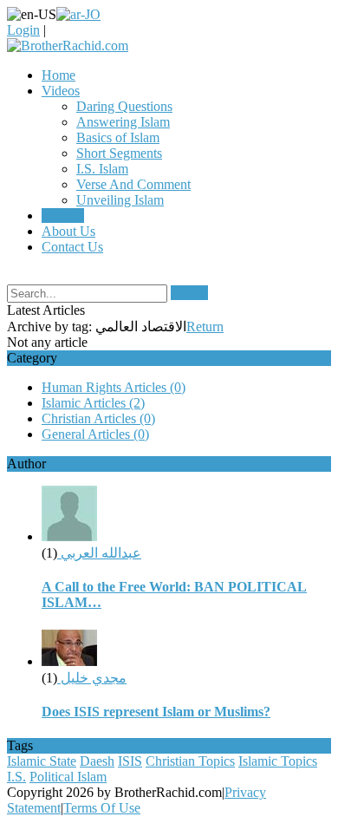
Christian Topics (190, 761)
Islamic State (41, 761)
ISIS (130, 761)
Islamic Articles (93, 402)
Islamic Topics (277, 761)
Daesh (97, 761)
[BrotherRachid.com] (67, 45)
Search (189, 292)
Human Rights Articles (113, 387)
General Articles (95, 434)
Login (23, 30)
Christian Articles (98, 418)
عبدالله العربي (99, 552)
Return (205, 326)
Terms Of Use (101, 807)
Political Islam (68, 776)
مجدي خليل (92, 677)
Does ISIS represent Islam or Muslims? (156, 711)
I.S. (16, 776)
